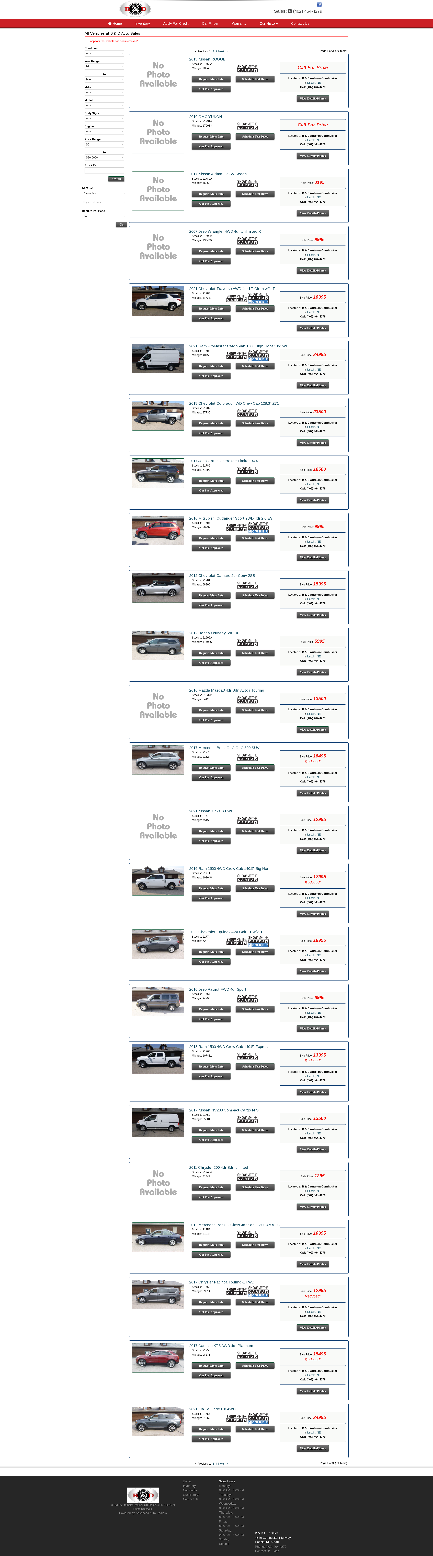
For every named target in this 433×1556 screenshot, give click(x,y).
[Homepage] (135, 8)
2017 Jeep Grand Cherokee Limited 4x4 (223, 461)
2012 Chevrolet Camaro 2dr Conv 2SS (222, 575)
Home (116, 23)
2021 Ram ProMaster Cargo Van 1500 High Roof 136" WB (238, 346)
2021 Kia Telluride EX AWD (212, 1409)
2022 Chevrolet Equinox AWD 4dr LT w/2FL (226, 932)
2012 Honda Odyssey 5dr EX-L (215, 633)
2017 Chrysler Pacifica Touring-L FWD (221, 1282)
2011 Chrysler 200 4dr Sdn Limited (218, 1167)
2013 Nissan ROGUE (207, 59)
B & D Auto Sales (266, 1533)
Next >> (223, 51)
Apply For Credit (176, 23)
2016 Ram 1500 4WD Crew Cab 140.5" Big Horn (230, 868)
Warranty (239, 23)
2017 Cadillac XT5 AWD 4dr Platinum (221, 1346)
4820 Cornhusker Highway (273, 1537)
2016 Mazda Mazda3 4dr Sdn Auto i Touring (226, 690)
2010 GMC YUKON (205, 117)
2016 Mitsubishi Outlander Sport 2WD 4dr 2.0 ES (230, 518)
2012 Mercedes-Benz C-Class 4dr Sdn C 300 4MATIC (234, 1225)
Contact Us (300, 23)
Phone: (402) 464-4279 (270, 1546)
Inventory (142, 23)
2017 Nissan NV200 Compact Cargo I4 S (224, 1110)
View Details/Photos (313, 98)
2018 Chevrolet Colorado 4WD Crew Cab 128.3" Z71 (234, 403)
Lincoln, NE (314, 82)
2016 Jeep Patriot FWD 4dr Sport (217, 989)
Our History (269, 23)
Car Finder (210, 23)
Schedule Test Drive (255, 79)
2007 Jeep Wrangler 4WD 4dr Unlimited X (225, 231)
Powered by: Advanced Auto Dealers (143, 1513)
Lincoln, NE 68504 (267, 1542)
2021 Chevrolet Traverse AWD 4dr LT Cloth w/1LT (232, 289)
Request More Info (211, 79)
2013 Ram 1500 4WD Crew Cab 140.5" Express (229, 1047)
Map (276, 1551)
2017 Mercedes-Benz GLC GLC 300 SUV (224, 748)
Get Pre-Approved (211, 89)
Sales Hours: (227, 1481)
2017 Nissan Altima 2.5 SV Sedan (218, 174)
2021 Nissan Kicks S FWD (211, 811)
